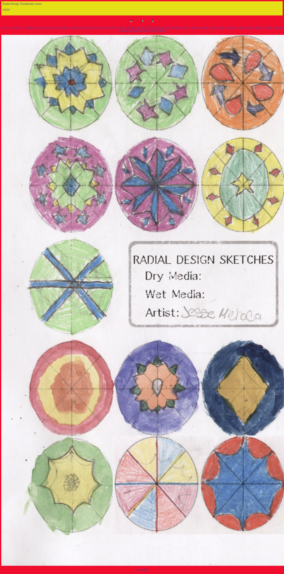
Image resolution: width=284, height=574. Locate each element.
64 (135, 30)
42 (191, 27)
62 (125, 30)
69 (159, 30)
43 (196, 27)
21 (88, 27)
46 (211, 27)
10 (34, 27)
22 (93, 27)
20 (83, 27)
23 (98, 27)
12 (44, 27)
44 (201, 27)
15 (58, 27)
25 (108, 27)
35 (157, 27)
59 (275, 27)
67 (150, 30)
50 (231, 27)
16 (63, 27)
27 (118, 27)
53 (246, 27)
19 (78, 27)
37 (167, 27)
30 (132, 27)
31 (137, 27)
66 (145, 30)
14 (53, 27)
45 (206, 27)
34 (152, 27)
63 (130, 30)
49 (226, 27)
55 (256, 27)
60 (280, 27)
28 (122, 27)
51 (236, 27)
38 (172, 27)
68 (155, 30)
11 (39, 27)
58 (270, 27)
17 (68, 27)
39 (177, 27)
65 (140, 30)
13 (48, 27)
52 (241, 27)
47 (216, 27)
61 (120, 30)
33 (147, 27)
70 (164, 30)
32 (142, 27)
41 (187, 27)
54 (251, 27)
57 (265, 27)
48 (221, 27)
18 (73, 27)
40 (182, 27)
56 (261, 27)
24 (103, 27)
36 (162, 27)
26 (113, 27)
